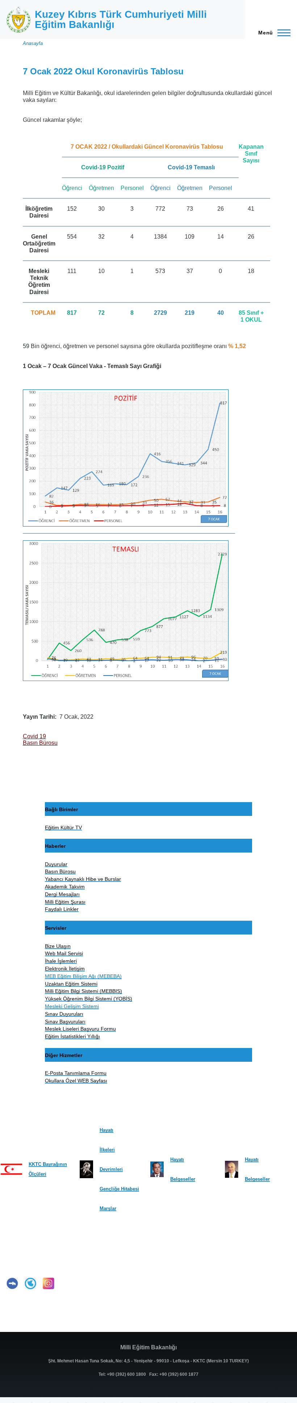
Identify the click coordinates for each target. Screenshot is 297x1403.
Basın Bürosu (40, 743)
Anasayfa (33, 43)
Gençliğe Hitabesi (119, 1189)
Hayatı (106, 1130)
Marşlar (108, 1208)
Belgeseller (182, 1179)
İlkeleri (107, 1149)
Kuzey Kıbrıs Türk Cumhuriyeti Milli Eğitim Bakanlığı (121, 19)
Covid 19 (34, 736)
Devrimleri (111, 1169)
